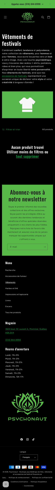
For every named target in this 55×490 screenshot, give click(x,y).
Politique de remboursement (19, 477)
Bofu (4, 478)
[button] (5, 17)
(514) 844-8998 (13, 340)
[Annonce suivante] (50, 4)
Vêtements (10, 282)
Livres (8, 300)
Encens (8, 306)
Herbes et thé (11, 288)
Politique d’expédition (39, 482)
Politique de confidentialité (42, 477)
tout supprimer (27, 156)
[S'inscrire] (45, 247)
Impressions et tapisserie (16, 294)
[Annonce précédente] (5, 4)
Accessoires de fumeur (16, 276)
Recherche (10, 270)
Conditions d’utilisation (19, 482)
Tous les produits (13, 312)
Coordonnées (29, 486)
